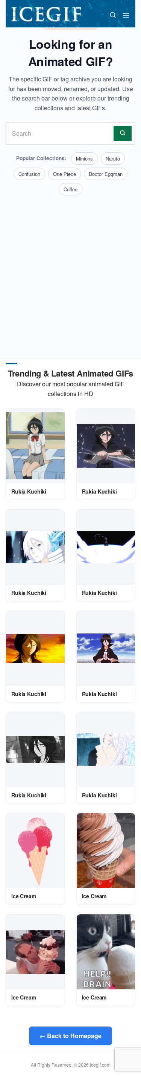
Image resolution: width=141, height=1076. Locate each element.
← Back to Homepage (70, 1035)
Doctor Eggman (106, 173)
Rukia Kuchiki (28, 491)
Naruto (113, 158)
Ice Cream (23, 896)
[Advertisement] (70, 269)
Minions (84, 158)
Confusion (29, 173)
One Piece (64, 173)
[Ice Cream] (35, 851)
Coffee (70, 189)
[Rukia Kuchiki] (35, 445)
